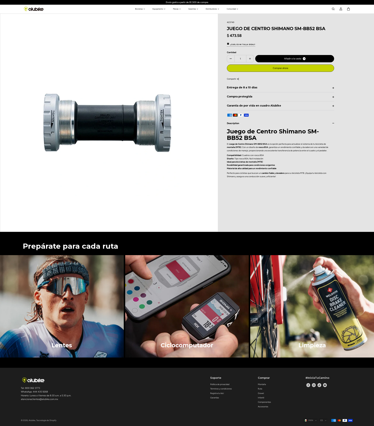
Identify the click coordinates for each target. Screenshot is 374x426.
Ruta (260, 389)
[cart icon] (348, 9)
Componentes (264, 402)
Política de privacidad (219, 384)
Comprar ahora (280, 68)
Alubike (32, 420)
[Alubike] (34, 9)
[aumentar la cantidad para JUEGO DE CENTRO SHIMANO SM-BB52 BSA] (250, 58)
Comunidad (231, 9)
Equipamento (158, 9)
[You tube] (325, 385)
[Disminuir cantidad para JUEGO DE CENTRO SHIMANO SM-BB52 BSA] (230, 58)
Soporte (215, 378)
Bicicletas (139, 9)
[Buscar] (333, 9)
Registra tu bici (217, 393)
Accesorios (263, 406)
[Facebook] (308, 385)
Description (233, 123)
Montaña (262, 384)
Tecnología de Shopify (46, 420)
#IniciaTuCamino (317, 378)
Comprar (264, 378)
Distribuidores (211, 9)
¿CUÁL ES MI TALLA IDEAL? (242, 44)
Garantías (192, 9)
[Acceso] (341, 9)
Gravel (261, 393)
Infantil (261, 397)
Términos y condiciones (221, 389)
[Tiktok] (319, 385)
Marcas (176, 9)
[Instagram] (314, 385)
